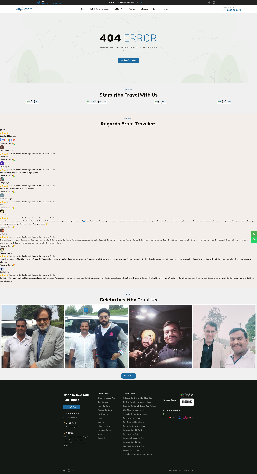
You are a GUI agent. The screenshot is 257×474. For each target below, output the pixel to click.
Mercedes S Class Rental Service (135, 414)
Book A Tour (71, 407)
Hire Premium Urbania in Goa (133, 446)
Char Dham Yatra (118, 9)
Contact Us (101, 438)
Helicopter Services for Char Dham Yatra (137, 398)
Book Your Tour (143, 2)
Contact (165, 9)
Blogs (100, 434)
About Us (144, 9)
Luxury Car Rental (104, 406)
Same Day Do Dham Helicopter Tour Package (139, 406)
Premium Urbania (103, 414)
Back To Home (130, 60)
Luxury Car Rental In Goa (132, 442)
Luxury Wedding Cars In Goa (133, 438)
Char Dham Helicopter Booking (134, 410)
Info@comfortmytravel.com (51, 3)
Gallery (155, 9)
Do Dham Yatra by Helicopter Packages (137, 402)
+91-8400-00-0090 (232, 10)
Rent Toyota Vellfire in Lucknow (134, 422)
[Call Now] (254, 234)
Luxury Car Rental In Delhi (132, 430)
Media (100, 418)
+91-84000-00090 (70, 417)
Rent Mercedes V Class (131, 418)
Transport (132, 9)
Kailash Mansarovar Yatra (99, 9)
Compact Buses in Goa (131, 450)
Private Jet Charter (104, 426)
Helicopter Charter (104, 430)
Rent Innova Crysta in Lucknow (134, 426)
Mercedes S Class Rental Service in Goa (137, 454)
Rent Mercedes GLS (130, 434)
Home (83, 9)
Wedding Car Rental (105, 410)
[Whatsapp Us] (254, 240)
